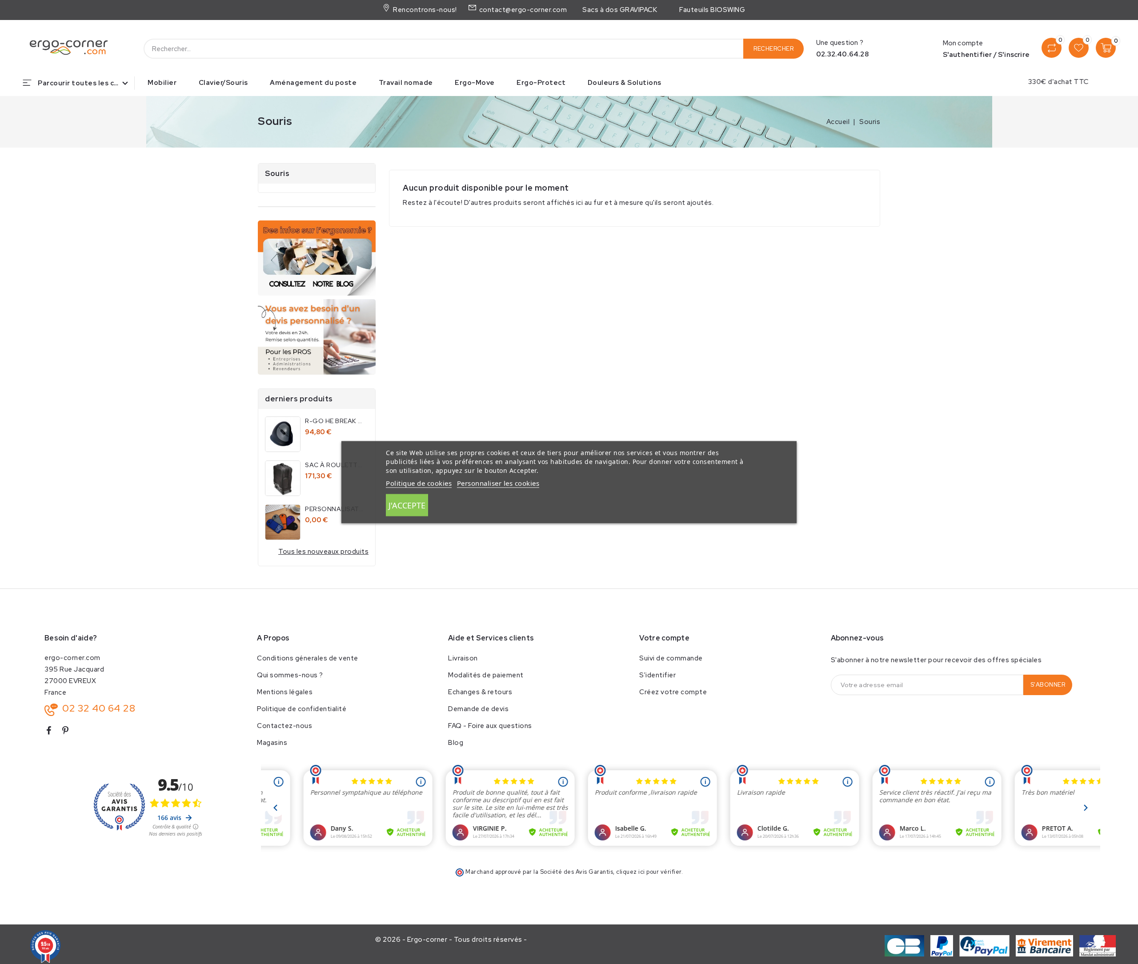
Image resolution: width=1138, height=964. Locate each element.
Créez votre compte (673, 692)
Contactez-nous (284, 725)
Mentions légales (285, 692)
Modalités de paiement (486, 675)
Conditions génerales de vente (307, 658)
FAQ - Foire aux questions (490, 725)
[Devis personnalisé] (317, 336)
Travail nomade (406, 82)
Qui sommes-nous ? (290, 675)
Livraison (463, 658)
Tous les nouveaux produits (323, 551)
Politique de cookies (419, 482)
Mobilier (162, 82)
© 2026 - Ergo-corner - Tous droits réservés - (451, 939)
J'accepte (407, 505)
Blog (455, 742)
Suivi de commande (671, 658)
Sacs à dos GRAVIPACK (619, 9)
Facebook (52, 732)
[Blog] (317, 258)
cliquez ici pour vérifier (648, 872)
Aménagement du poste (313, 82)
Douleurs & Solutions (624, 82)
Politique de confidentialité (301, 708)
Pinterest (69, 732)
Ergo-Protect (541, 82)
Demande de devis (478, 708)
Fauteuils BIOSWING (712, 9)
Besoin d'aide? (70, 638)
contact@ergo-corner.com (522, 9)
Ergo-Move (475, 82)
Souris (277, 173)
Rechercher (773, 48)
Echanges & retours (480, 692)
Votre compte (664, 638)
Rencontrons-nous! (424, 9)
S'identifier (657, 675)
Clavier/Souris (223, 82)
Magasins (272, 742)
